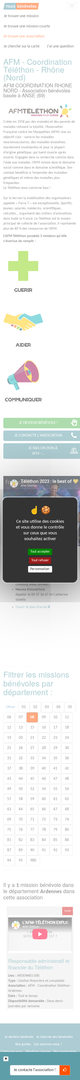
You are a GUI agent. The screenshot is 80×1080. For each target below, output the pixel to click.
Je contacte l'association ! (35, 1070)
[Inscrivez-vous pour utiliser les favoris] (5, 1058)
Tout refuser (40, 560)
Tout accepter (40, 551)
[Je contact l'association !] (64, 1070)
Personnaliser (40, 569)
